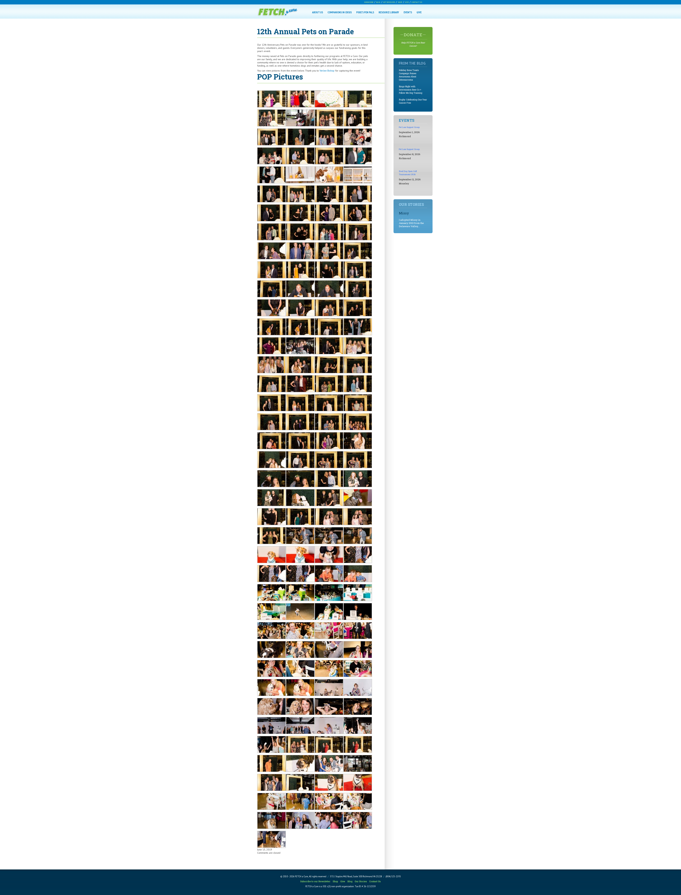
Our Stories (361, 881)
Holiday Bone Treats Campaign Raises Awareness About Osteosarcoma (409, 75)
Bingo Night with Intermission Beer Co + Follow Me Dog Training (410, 89)
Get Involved (389, 2)
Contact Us (416, 2)
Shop (400, 2)
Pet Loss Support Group (409, 127)
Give (407, 2)
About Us (317, 12)
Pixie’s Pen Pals (365, 12)
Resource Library (389, 12)
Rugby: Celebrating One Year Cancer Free (413, 101)
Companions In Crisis (340, 12)
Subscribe (368, 2)
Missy (404, 213)
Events (408, 12)
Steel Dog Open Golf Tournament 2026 (408, 173)
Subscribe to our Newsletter (315, 881)
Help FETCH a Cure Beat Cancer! (413, 39)
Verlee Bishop (327, 70)
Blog (378, 2)
